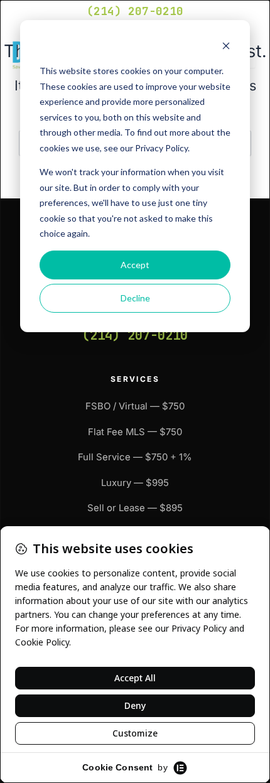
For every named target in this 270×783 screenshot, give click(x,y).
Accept (135, 264)
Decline (135, 298)
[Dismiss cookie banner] (226, 47)
